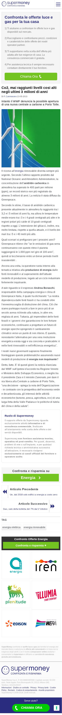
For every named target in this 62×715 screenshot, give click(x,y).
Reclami (11, 690)
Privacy (33, 688)
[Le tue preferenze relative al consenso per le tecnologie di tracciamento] (56, 708)
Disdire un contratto (21, 688)
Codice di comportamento (26, 690)
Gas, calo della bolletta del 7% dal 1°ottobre (25, 509)
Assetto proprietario (46, 690)
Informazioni (7, 688)
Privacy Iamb (43, 688)
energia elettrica (11, 527)
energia (19, 171)
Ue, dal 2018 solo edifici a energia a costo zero (33, 494)
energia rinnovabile (34, 527)
